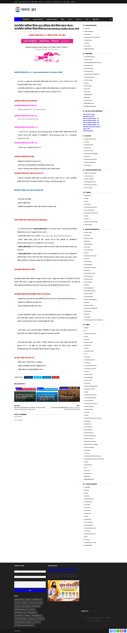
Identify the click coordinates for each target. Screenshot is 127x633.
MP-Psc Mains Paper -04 (91, 125)
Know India (87, 34)
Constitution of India (90, 368)
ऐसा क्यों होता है (88, 94)
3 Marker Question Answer (92, 127)
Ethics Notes (87, 513)
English (86, 392)
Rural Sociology (88, 80)
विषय (62, 19)
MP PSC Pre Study (89, 114)
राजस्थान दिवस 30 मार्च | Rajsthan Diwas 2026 (67, 397)
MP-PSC (78, 19)
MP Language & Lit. (89, 288)
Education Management (90, 386)
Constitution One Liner (90, 365)
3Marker (86, 327)
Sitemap (73, 2)
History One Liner (88, 150)
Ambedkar (87, 487)
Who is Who (87, 46)
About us (41, 2)
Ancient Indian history (90, 139)
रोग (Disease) (88, 100)
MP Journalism (88, 282)
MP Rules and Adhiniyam (90, 308)
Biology (86, 198)
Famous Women (88, 176)
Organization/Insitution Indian (92, 456)
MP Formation (88, 261)
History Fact (87, 147)
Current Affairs (51, 19)
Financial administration (90, 403)
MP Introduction (88, 279)
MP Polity (86, 302)
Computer (87, 363)
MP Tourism (87, 317)
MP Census (87, 247)
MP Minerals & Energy (89, 290)
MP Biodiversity (88, 244)
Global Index (87, 424)
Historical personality (90, 182)
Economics (87, 383)
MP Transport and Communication (93, 320)
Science (86, 83)
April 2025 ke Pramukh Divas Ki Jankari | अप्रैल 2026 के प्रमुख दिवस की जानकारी (25, 396)
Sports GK (87, 89)
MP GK (70, 19)
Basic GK (86, 339)
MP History (87, 156)
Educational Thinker (89, 389)
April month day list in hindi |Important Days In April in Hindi (46, 396)
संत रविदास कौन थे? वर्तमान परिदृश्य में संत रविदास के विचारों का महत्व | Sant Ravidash (62, 571)
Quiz (85, 467)
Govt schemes (88, 427)
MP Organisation (88, 296)
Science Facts (88, 86)
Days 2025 (87, 28)
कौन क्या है (26, 19)
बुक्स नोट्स (95, 19)
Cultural (86, 142)
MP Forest (87, 258)
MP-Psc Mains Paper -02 (91, 120)
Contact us (48, 2)
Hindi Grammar (88, 65)
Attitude (86, 490)
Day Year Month (36, 31)
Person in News (88, 187)
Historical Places (88, 145)
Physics (86, 216)
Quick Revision (38, 19)
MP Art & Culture (88, 238)
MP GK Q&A (87, 235)
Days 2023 (87, 504)
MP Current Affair (88, 68)
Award (86, 336)
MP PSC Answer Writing (90, 299)
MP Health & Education (90, 267)
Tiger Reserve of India (90, 542)
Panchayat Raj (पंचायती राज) (91, 74)
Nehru (86, 537)
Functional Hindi (88, 409)
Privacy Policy (57, 2)
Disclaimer (66, 2)
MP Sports (87, 314)
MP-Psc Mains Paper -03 (91, 122)
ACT (85, 330)
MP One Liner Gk (88, 71)
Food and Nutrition (89, 210)
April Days (18, 388)
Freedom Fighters (89, 179)
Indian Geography (89, 447)
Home (15, 2)
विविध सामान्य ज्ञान (89, 49)
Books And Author (89, 351)
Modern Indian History (90, 162)
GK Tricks (86, 412)
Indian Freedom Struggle (91, 153)
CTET (86, 19)
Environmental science (90, 207)
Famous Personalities (90, 173)
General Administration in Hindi (92, 62)
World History (87, 165)
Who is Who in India (24, 2)
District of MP (87, 232)
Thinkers (86, 43)
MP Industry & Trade (89, 273)
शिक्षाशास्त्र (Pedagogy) (90, 106)
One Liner (86, 453)
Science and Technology (91, 221)
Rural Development (89, 77)
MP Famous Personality (90, 184)
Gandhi (86, 415)
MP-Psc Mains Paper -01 (91, 118)
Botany (86, 201)
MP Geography (88, 264)
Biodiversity (87, 195)
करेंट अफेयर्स (34, 2)
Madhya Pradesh (88, 116)
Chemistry (87, 204)
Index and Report (88, 31)
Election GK (87, 510)
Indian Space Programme (91, 213)
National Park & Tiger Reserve (92, 37)
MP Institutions (88, 276)
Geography (87, 421)
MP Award (87, 241)
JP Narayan (87, 531)
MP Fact (86, 253)
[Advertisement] (81, 10)
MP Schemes (87, 311)
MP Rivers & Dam (88, 305)
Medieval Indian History (90, 159)
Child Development (89, 56)
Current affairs (88, 59)
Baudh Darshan (88, 342)
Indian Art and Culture (90, 441)
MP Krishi (86, 285)
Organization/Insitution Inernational (94, 459)
